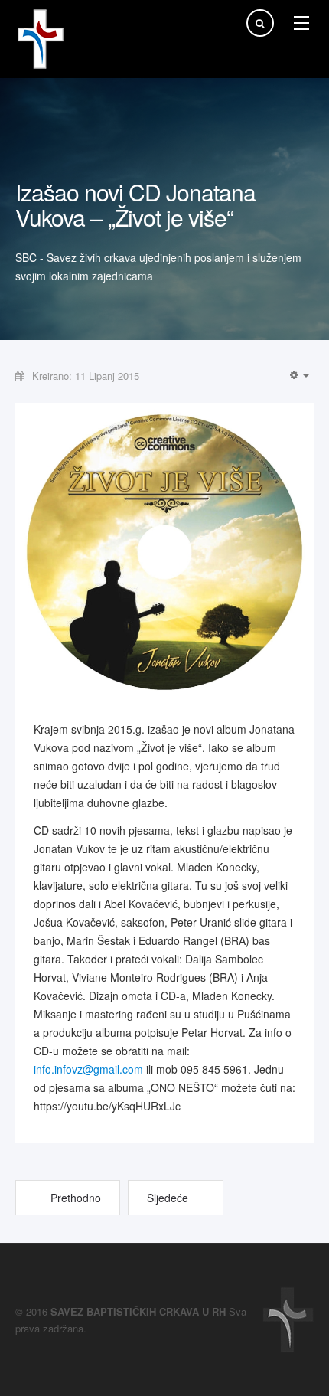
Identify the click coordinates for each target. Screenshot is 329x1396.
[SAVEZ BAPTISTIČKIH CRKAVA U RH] (41, 39)
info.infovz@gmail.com (88, 1069)
